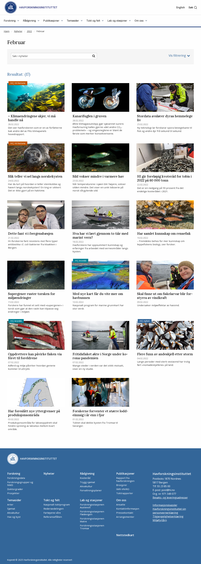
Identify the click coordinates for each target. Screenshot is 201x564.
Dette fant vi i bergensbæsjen (30, 234)
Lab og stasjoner (91, 500)
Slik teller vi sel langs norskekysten (35, 177)
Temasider (14, 500)
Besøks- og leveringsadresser (170, 497)
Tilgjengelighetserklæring (168, 516)
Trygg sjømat (87, 482)
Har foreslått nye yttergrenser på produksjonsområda (34, 413)
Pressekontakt (124, 512)
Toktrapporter (124, 493)
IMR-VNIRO (122, 489)
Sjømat (11, 508)
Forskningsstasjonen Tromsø (92, 527)
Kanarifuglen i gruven (89, 116)
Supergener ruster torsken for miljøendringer (31, 296)
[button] (193, 7)
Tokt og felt (51, 500)
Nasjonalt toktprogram (56, 504)
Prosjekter (13, 493)
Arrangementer (125, 516)
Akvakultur (86, 486)
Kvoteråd (85, 477)
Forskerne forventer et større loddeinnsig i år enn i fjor (100, 413)
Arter (10, 504)
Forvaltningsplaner (91, 490)
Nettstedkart (125, 535)
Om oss (121, 500)
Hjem (6, 31)
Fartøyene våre (52, 512)
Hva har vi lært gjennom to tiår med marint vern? (100, 236)
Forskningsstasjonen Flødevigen (92, 513)
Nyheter (18, 31)
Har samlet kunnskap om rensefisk (164, 234)
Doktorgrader (15, 489)
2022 (29, 31)
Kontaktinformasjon (127, 508)
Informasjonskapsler (165, 505)
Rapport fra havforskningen (125, 479)
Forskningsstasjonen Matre (92, 520)
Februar (40, 31)
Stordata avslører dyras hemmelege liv (165, 118)
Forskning (13, 473)
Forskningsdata (16, 477)
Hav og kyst (14, 516)
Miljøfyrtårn (160, 520)
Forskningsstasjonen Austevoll (92, 506)
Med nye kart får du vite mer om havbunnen (98, 296)
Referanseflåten (52, 516)
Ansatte (120, 504)
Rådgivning (87, 473)
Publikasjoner (125, 473)
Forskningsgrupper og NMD (20, 484)
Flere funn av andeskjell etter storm (165, 354)
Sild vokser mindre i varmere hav (98, 177)
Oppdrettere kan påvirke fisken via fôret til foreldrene (35, 356)
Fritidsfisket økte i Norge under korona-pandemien (100, 356)
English (180, 7)
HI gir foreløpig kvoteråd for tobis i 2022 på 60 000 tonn (164, 178)
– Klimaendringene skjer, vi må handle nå (32, 118)
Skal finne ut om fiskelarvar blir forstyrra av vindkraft (165, 296)
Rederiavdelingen (53, 508)
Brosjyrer (121, 485)
